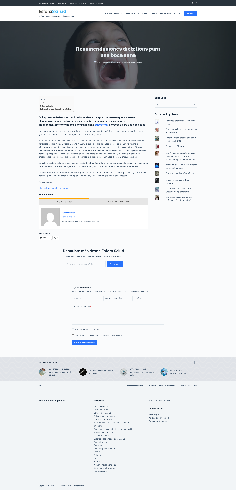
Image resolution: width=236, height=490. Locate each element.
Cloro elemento (101, 471)
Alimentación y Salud (133, 62)
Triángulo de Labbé (103, 419)
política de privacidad (91, 329)
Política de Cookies (96, 3)
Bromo (97, 452)
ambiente (98, 426)
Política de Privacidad (77, 3)
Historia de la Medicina (161, 13)
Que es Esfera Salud (46, 3)
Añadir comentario (82, 306)
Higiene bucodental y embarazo (53, 188)
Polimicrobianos (101, 435)
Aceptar (12, 483)
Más (175, 13)
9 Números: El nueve (175, 146)
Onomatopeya (100, 442)
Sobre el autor (48, 106)
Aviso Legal (61, 3)
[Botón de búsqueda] (194, 105)
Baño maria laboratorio (104, 468)
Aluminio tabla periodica (105, 465)
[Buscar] (196, 3)
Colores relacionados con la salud (109, 439)
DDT (96, 458)
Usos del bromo (101, 409)
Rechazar (24, 483)
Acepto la (87, 329)
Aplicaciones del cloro (104, 432)
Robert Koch (99, 461)
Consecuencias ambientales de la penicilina (114, 429)
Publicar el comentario (84, 342)
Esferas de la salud (102, 413)
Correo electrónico (113, 298)
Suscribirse (115, 264)
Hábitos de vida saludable (137, 13)
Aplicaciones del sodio (104, 416)
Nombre (77, 298)
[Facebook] (192, 3)
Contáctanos (190, 14)
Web (139, 298)
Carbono (98, 445)
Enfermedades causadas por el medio (111, 422)
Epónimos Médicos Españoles (180, 173)
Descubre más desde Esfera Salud (56, 109)
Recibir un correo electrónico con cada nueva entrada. (99, 335)
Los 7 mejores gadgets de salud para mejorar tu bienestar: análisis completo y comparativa (181, 156)
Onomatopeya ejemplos (105, 448)
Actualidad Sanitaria (114, 13)
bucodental (102, 124)
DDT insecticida (101, 406)
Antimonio (98, 455)
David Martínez (68, 213)
